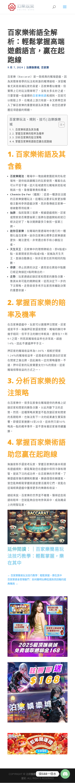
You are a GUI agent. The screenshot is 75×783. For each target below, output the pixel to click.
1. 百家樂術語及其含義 (25, 129)
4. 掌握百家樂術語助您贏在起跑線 (32, 141)
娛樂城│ (35, 774)
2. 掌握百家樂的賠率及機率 (28, 133)
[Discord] (65, 774)
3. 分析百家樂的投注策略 (27, 137)
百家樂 (45, 67)
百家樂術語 (40, 95)
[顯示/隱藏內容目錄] (60, 125)
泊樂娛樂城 (32, 67)
